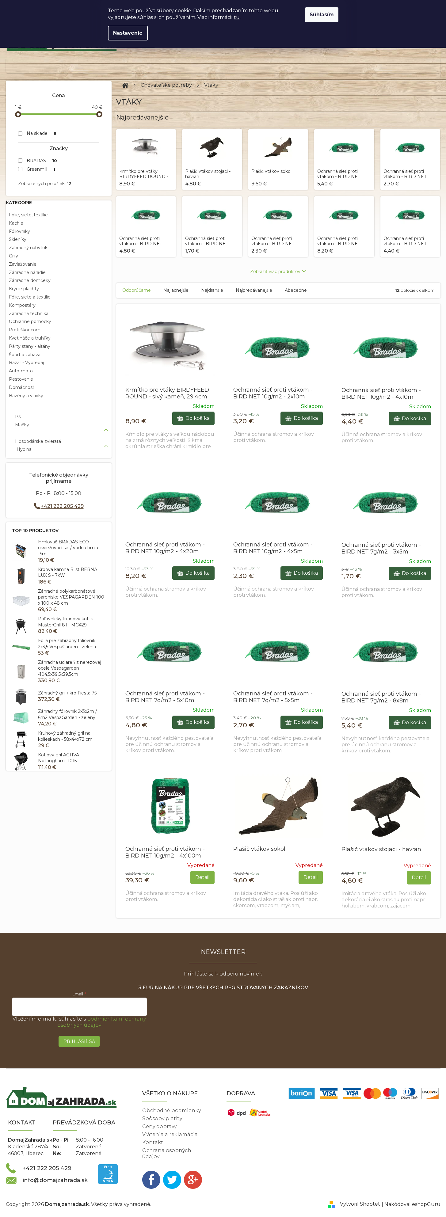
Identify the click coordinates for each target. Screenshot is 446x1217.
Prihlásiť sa (79, 1041)
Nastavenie (128, 33)
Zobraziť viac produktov (275, 271)
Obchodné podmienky (171, 1110)
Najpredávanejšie (254, 290)
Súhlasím (322, 14)
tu (237, 17)
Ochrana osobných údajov (166, 1153)
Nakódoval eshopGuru (412, 1204)
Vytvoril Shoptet (360, 1204)
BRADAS (42, 160)
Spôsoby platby (162, 1118)
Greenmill (41, 169)
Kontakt (152, 1142)
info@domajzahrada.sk (55, 1180)
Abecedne (296, 290)
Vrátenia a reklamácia (170, 1134)
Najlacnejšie (176, 290)
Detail (202, 877)
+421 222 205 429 (62, 506)
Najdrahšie (212, 290)
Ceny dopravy (159, 1126)
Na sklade (42, 133)
